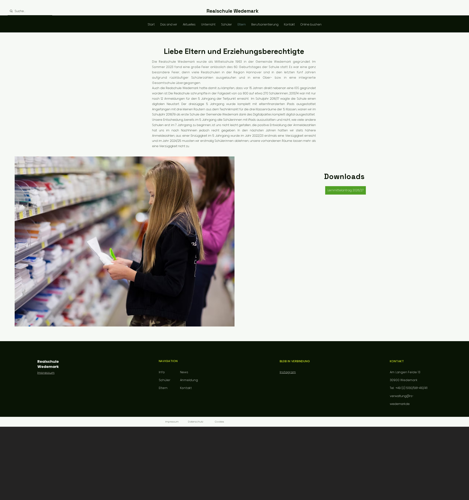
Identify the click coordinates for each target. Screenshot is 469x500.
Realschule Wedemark (232, 11)
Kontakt (186, 388)
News (184, 372)
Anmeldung (189, 380)
